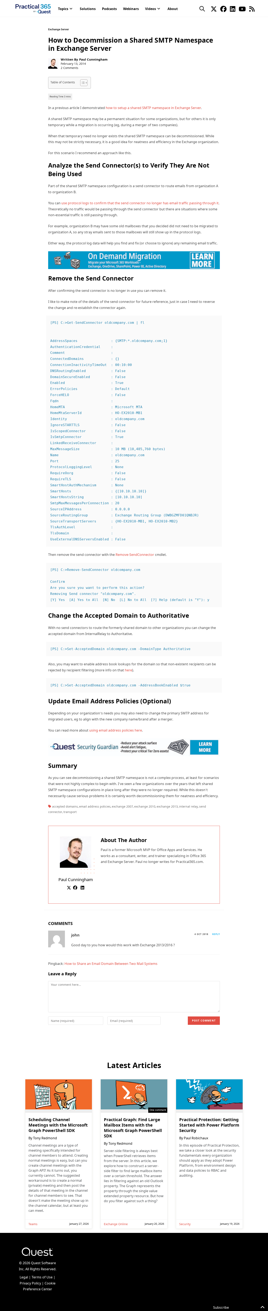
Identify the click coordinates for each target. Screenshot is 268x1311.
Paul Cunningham (93, 59)
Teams (32, 1224)
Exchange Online (116, 1224)
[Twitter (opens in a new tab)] (214, 8)
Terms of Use (42, 1277)
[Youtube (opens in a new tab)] (242, 8)
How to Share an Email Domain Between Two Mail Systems (110, 963)
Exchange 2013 (167, 806)
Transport (70, 812)
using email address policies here (115, 730)
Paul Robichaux (196, 1138)
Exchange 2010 (144, 806)
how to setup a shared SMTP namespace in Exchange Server (153, 107)
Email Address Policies (95, 806)
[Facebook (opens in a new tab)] (223, 8)
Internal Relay (188, 806)
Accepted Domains (65, 806)
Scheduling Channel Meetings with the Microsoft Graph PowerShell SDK (58, 1125)
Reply (216, 934)
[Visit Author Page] (75, 851)
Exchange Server (58, 29)
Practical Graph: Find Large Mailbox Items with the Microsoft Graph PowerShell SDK (133, 1128)
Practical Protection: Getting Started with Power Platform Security (209, 1125)
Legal (24, 1277)
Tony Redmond (45, 1138)
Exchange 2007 (122, 806)
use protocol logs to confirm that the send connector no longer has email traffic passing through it (140, 203)
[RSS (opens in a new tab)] (251, 8)
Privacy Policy (30, 1283)
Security (185, 1224)
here (128, 670)
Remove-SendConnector (135, 554)
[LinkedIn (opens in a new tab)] (232, 8)
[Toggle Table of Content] (81, 82)
